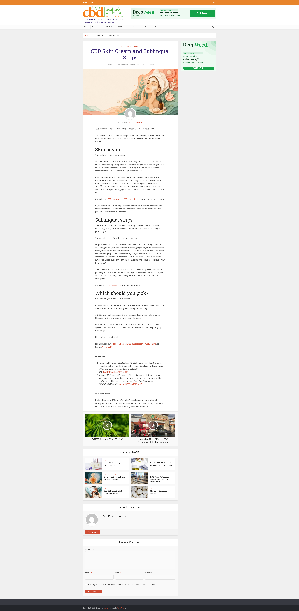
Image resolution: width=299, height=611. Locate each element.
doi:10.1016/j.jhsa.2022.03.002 (115, 372)
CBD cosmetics (130, 199)
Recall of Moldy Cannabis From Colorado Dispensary (162, 464)
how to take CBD (114, 285)
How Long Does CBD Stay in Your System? (115, 478)
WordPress (121, 608)
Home (86, 27)
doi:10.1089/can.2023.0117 (130, 384)
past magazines (136, 27)
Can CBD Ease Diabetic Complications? (113, 492)
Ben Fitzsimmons (138, 64)
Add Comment (122, 64)
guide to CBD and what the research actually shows (133, 344)
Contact (91, 2)
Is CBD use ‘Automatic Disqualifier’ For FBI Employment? (159, 479)
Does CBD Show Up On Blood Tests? (113, 464)
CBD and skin (113, 199)
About (85, 2)
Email (118, 572)
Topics (94, 27)
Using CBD (107, 347)
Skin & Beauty (133, 46)
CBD (123, 46)
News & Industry (107, 27)
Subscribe (157, 27)
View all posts (93, 532)
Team (147, 27)
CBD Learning (123, 27)
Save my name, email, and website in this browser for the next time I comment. (122, 584)
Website (148, 572)
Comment (89, 549)
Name (88, 572)
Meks (106, 608)
